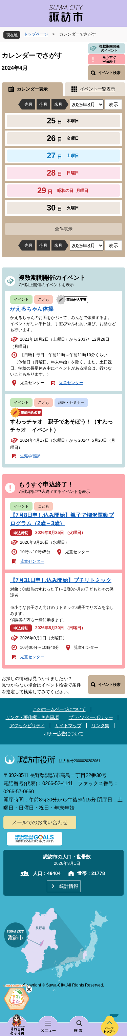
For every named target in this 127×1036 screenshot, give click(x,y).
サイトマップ (68, 725)
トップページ (36, 34)
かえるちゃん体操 (32, 309)
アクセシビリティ (27, 725)
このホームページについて (59, 709)
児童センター (71, 382)
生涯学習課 (30, 456)
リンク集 (100, 725)
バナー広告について (63, 733)
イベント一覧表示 (97, 89)
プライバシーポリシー (91, 717)
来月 (58, 104)
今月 (43, 104)
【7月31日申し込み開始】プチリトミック (60, 580)
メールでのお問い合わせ (40, 822)
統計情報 (68, 886)
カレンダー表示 (32, 89)
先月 (28, 104)
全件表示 (63, 229)
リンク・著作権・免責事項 (32, 717)
